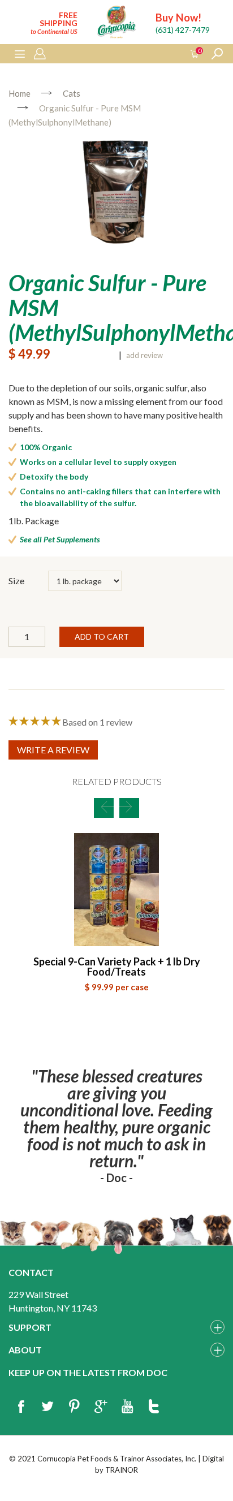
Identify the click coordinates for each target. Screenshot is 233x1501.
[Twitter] (47, 1407)
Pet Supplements (72, 539)
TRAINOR (121, 1469)
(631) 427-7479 (183, 29)
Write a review (53, 749)
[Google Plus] (100, 1407)
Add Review (144, 355)
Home (19, 93)
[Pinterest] (74, 1407)
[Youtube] (127, 1407)
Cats (71, 93)
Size (16, 580)
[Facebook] (21, 1407)
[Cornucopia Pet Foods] (116, 23)
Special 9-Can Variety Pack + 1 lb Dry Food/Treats (116, 966)
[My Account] (39, 54)
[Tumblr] (154, 1407)
